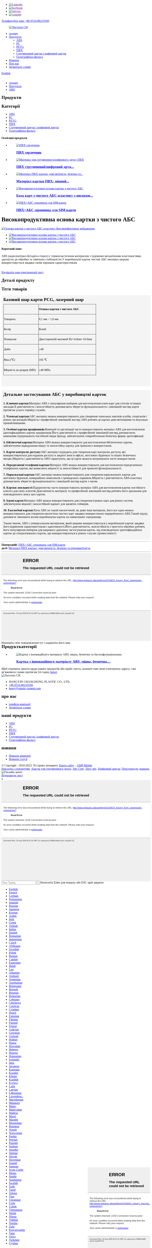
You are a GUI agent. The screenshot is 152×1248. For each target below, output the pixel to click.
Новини (14, 60)
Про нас (14, 63)
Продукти (15, 36)
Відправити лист (12, 775)
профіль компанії (19, 704)
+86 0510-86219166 (21, 685)
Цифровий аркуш (109, 768)
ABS (19, 40)
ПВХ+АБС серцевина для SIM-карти (46, 210)
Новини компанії (20, 755)
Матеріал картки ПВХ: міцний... (42, 181)
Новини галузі (18, 759)
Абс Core (78, 768)
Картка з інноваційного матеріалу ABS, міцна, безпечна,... (63, 661)
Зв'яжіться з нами (20, 66)
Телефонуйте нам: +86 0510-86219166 (25, 20)
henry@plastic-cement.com (25, 688)
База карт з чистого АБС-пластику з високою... (54, 195)
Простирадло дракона (135, 768)
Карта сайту (66, 765)
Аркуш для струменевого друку (51, 768)
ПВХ (19, 50)
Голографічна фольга (29, 56)
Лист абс (90, 768)
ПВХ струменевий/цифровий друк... (45, 167)
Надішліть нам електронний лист (22, 272)
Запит (53, 672)
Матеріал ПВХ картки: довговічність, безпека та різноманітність (49, 548)
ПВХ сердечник (29, 152)
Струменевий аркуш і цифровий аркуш (41, 53)
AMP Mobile (84, 765)
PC (18, 43)
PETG (20, 46)
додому (13, 33)
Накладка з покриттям (15, 768)
